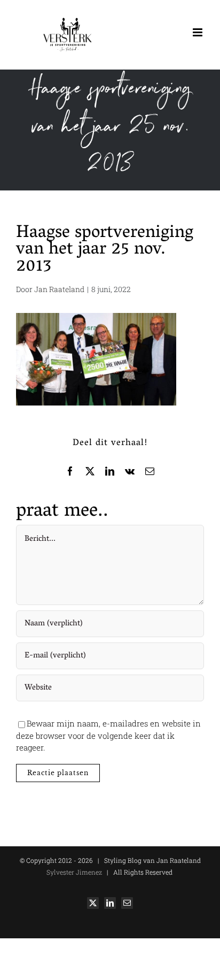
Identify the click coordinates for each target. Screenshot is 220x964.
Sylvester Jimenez (74, 872)
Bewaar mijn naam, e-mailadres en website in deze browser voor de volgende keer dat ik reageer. (108, 735)
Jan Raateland (59, 289)
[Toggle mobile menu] (198, 32)
